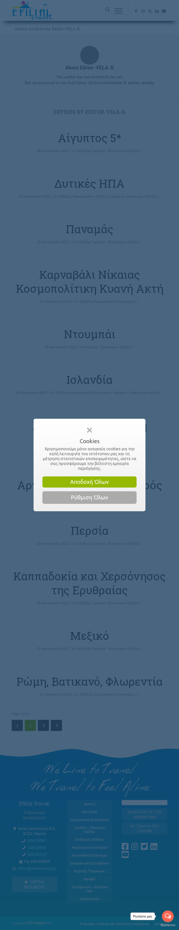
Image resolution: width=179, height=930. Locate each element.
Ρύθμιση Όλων (89, 497)
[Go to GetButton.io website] (167, 925)
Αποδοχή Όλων (89, 482)
